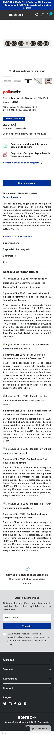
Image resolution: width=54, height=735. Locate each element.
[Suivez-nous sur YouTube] (19, 703)
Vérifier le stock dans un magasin (21, 163)
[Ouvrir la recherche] (37, 14)
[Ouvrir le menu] (4, 15)
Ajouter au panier (27, 183)
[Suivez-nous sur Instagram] (10, 703)
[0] (48, 14)
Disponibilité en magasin (16, 249)
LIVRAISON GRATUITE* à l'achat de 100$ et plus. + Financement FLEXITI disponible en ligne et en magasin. (27, 5)
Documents (9, 256)
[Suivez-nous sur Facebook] (15, 703)
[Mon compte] (42, 14)
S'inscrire (27, 626)
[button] (3, 733)
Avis (5, 262)
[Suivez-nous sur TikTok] (25, 703)
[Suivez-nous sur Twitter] (5, 703)
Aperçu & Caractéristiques (17, 237)
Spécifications (11, 243)
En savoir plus (10, 197)
